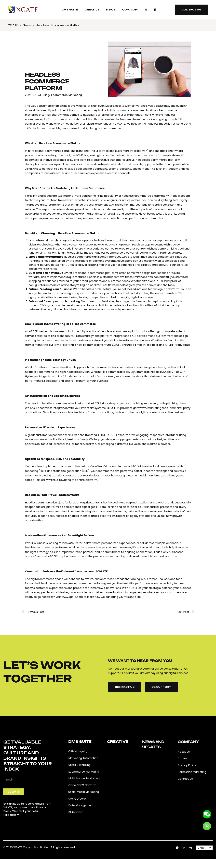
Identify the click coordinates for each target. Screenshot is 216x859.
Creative (92, 9)
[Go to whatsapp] (207, 826)
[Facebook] (177, 847)
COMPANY (130, 9)
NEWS (110, 9)
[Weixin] (190, 847)
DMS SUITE (69, 9)
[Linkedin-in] (184, 847)
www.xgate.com (72, 597)
